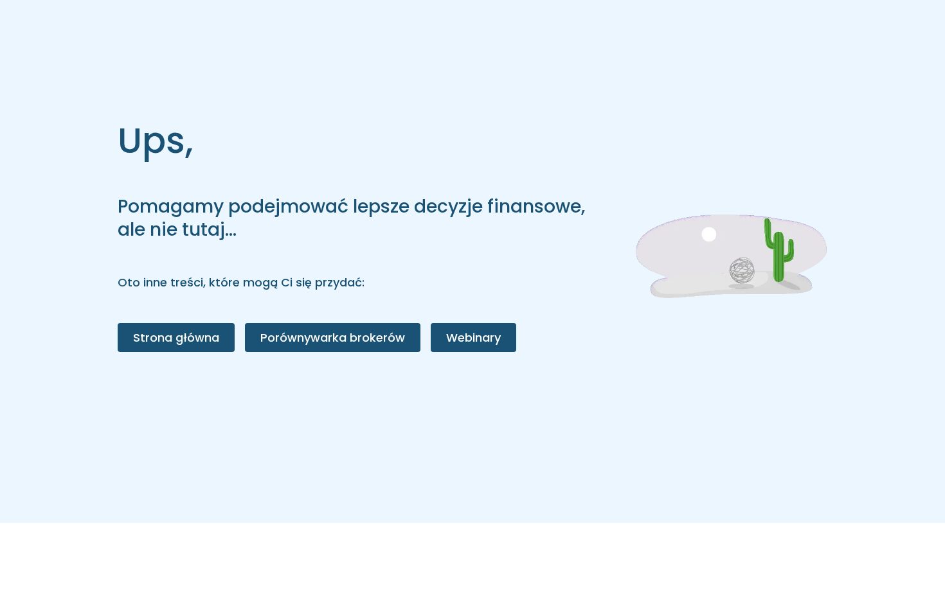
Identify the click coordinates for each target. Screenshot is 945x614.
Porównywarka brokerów (332, 337)
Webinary (473, 337)
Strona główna (176, 337)
